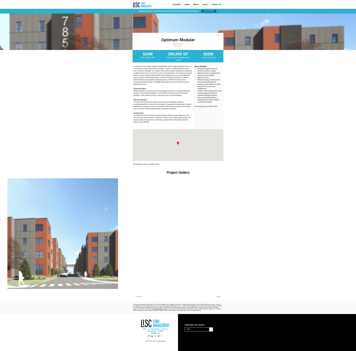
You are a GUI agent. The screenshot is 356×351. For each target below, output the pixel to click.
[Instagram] (159, 336)
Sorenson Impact (161, 341)
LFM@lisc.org (155, 333)
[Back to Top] (161, 336)
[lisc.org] (149, 336)
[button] (177, 5)
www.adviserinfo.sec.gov (160, 309)
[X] (155, 336)
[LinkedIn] (152, 336)
